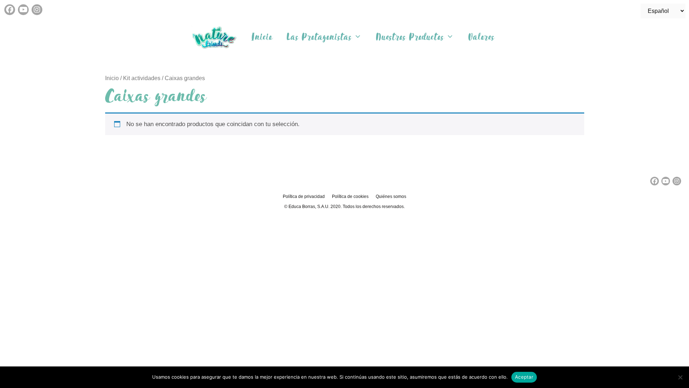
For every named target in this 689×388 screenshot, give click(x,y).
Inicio (262, 37)
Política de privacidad (304, 196)
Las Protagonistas (319, 37)
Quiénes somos (391, 196)
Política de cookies (350, 196)
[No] (680, 377)
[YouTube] (23, 9)
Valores (481, 37)
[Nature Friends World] (216, 37)
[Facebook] (9, 9)
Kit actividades (141, 78)
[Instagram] (37, 9)
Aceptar (524, 377)
